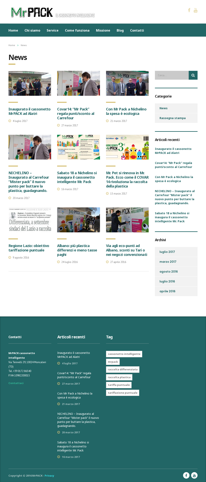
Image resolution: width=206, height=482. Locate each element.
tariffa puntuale (119, 385)
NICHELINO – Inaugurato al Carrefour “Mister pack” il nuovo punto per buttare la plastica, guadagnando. (28, 181)
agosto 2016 (169, 272)
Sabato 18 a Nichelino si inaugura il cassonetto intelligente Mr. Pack (77, 177)
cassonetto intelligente (124, 354)
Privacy (49, 475)
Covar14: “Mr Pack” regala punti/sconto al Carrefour (75, 113)
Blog (120, 30)
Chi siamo (32, 30)
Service (53, 30)
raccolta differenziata (123, 369)
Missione (103, 30)
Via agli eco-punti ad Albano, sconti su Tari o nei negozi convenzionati (126, 250)
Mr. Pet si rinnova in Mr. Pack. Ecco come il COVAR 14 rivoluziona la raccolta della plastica (127, 179)
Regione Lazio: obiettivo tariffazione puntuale (28, 247)
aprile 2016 (167, 291)
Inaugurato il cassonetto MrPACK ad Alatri (29, 111)
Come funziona (77, 30)
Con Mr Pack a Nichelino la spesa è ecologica (126, 111)
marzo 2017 (168, 262)
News (164, 108)
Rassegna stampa (173, 118)
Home (13, 30)
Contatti (137, 30)
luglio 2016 (167, 281)
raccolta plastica (119, 377)
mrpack (113, 362)
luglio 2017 (167, 252)
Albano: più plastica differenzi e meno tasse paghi (77, 250)
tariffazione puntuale (122, 392)
